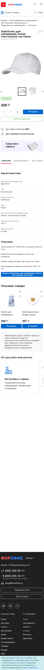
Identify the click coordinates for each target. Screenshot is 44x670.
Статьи (26, 631)
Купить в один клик (22, 119)
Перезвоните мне (22, 590)
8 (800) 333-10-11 (14, 576)
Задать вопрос (22, 596)
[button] (22, 91)
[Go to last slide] (1, 91)
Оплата (4, 627)
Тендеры (4, 646)
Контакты (27, 634)
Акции (3, 619)
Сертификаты (29, 623)
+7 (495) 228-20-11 (13, 571)
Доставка (5, 623)
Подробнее (32, 668)
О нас (25, 619)
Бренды (4, 650)
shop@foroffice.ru (14, 583)
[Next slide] (43, 91)
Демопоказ (27, 638)
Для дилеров (6, 631)
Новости (26, 627)
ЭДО (3, 654)
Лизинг (3, 634)
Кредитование (7, 638)
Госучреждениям (8, 642)
